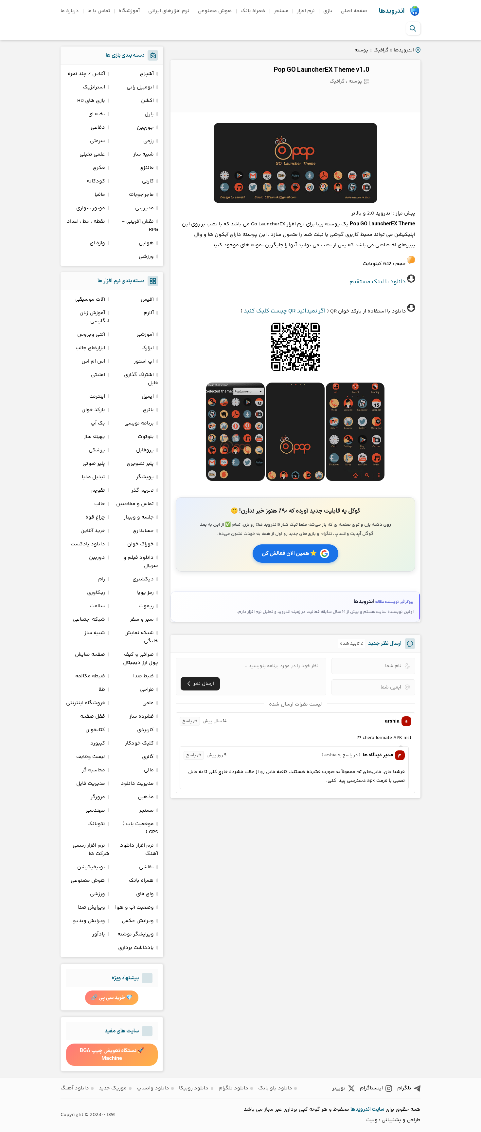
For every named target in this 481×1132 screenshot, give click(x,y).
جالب (99, 504)
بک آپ (98, 423)
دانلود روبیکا (193, 1088)
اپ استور (144, 361)
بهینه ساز (94, 437)
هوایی (146, 243)
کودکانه (96, 181)
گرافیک (380, 50)
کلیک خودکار (139, 743)
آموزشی (145, 334)
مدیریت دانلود (137, 784)
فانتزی (146, 168)
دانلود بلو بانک (275, 1088)
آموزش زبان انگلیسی (94, 317)
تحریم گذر (142, 490)
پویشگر (145, 477)
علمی (148, 703)
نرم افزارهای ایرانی (168, 11)
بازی (327, 11)
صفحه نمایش (90, 655)
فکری (99, 168)
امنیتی (98, 375)
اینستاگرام (371, 1088)
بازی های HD (91, 101)
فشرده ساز (141, 716)
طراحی (147, 690)
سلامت (97, 606)
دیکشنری (143, 579)
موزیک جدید (113, 1088)
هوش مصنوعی (215, 11)
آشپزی (147, 74)
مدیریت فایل (90, 784)
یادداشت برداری (136, 948)
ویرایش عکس (138, 921)
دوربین (97, 558)
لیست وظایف (90, 757)
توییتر (339, 1088)
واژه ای (97, 243)
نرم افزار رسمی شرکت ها (91, 849)
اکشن (147, 101)
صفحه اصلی (354, 11)
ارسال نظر (203, 684)
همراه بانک (252, 11)
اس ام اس (93, 361)
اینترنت (97, 396)
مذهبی (146, 797)
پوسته (361, 50)
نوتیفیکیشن (91, 867)
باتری (148, 410)
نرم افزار (306, 11)
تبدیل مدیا (93, 477)
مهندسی (95, 810)
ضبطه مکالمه (90, 676)
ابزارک (147, 348)
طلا (101, 690)
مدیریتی (144, 208)
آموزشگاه (129, 11)
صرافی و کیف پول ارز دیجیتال (140, 659)
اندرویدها (391, 11)
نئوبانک (96, 824)
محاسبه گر (93, 770)
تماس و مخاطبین (135, 504)
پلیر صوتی (93, 464)
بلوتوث (146, 437)
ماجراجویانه (141, 195)
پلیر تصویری (140, 464)
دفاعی (98, 127)
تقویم (98, 490)
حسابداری (143, 531)
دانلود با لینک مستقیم (377, 282)
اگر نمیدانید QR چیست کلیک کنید (285, 311)
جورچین (145, 127)
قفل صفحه (92, 716)
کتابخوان (95, 730)
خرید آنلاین (92, 531)
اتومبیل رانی (140, 87)
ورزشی (146, 257)
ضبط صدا (143, 676)
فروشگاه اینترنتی (85, 703)
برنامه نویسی (139, 423)
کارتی (148, 181)
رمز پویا (145, 593)
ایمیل (148, 396)
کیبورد (97, 743)
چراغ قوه (95, 517)
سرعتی (97, 141)
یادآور (98, 934)
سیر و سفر (142, 619)
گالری (148, 757)
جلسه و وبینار (139, 517)
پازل (149, 114)
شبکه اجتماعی (89, 619)
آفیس (147, 299)
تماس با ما (98, 11)
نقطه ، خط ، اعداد (86, 221)
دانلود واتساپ (153, 1088)
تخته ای (96, 114)
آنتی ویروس (91, 334)
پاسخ (187, 721)
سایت (378, 1109)
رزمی (148, 141)
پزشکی (97, 450)
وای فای (145, 894)
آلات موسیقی (90, 299)
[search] (413, 28)
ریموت (146, 606)
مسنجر (281, 11)
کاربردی (145, 730)
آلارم (149, 313)
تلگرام (404, 1088)
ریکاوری (96, 593)
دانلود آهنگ (75, 1088)
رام (101, 579)
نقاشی (146, 867)
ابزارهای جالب (90, 348)
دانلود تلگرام (233, 1088)
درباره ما (70, 11)
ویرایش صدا (91, 907)
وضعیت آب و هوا (134, 907)
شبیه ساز (143, 154)
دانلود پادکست (88, 544)
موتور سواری (90, 208)
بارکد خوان (93, 410)
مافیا (100, 195)
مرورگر (98, 797)
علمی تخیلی (92, 154)
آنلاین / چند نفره (86, 74)
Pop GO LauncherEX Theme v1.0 (321, 70)
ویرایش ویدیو (89, 921)
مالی (149, 770)
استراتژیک (94, 87)
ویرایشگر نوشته (135, 934)
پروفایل (145, 450)
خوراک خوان (140, 544)
